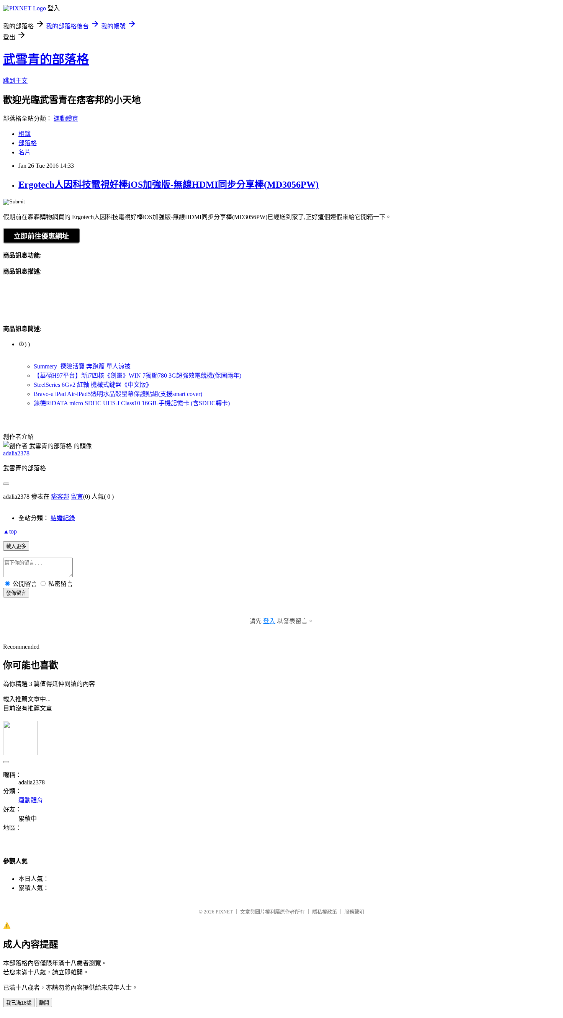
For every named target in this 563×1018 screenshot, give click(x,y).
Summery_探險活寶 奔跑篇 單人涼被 (82, 366)
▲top (10, 531)
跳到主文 (15, 80)
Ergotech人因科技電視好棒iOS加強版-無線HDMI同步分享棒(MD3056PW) (168, 185)
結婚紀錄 (63, 518)
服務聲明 (354, 912)
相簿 (24, 134)
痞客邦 (60, 496)
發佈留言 (16, 593)
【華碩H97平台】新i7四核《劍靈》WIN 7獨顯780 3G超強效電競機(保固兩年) (137, 375)
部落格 (27, 143)
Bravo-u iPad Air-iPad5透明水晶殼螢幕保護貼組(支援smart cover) (118, 394)
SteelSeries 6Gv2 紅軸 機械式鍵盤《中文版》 (93, 384)
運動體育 (66, 118)
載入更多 (16, 546)
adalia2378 (16, 453)
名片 (24, 152)
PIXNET (224, 912)
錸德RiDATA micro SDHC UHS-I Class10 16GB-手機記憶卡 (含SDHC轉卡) (132, 403)
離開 (44, 1003)
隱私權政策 (324, 912)
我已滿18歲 (18, 1003)
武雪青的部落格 (46, 59)
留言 (77, 496)
